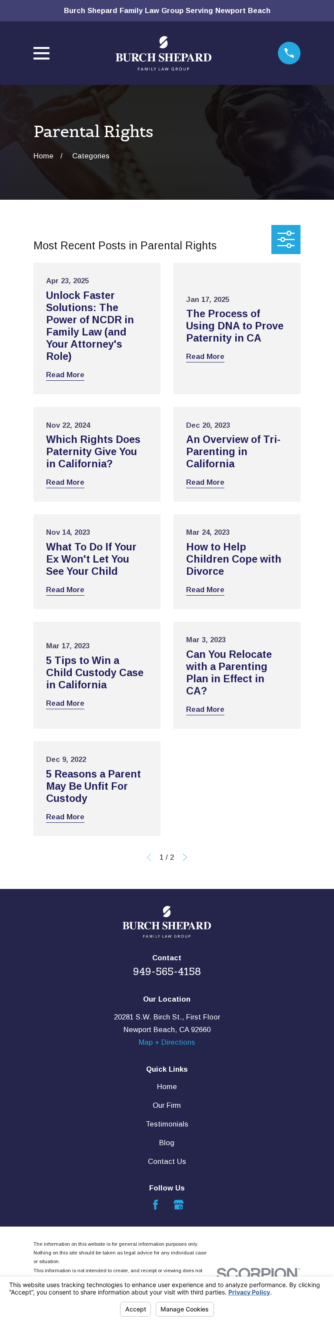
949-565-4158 (167, 972)
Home (167, 1087)
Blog (166, 1143)
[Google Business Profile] (179, 1205)
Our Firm (167, 1105)
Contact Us (167, 1161)
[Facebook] (155, 1205)
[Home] (163, 53)
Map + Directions (167, 1042)
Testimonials (167, 1124)
